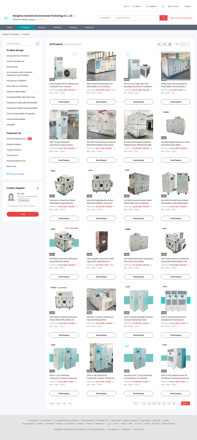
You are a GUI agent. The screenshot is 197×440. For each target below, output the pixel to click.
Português (49, 423)
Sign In (126, 6)
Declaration (126, 429)
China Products (46, 420)
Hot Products (33, 420)
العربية (108, 423)
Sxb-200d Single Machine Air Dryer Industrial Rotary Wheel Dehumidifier (175, 145)
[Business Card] (38, 188)
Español (40, 423)
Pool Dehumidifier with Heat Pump (21, 97)
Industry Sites (116, 420)
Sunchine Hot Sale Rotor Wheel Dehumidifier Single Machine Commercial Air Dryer (62, 203)
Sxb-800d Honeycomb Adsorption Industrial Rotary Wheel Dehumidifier (63, 261)
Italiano (81, 423)
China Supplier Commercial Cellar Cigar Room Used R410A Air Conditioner (100, 261)
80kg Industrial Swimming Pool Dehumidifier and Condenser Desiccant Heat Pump (99, 86)
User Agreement (113, 429)
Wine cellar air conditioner (17, 86)
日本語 (123, 423)
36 (64, 403)
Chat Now (24, 200)
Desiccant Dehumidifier (16, 91)
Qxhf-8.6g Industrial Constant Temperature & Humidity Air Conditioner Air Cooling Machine (174, 320)
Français (59, 423)
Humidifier (11, 124)
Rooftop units (12, 66)
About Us (42, 27)
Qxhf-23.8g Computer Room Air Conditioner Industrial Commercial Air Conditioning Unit (175, 378)
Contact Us (89, 27)
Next (184, 403)
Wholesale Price (102, 420)
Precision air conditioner (17, 80)
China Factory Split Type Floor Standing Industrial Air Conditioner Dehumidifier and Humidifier (138, 86)
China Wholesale (87, 420)
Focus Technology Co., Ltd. (81, 429)
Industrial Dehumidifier (16, 119)
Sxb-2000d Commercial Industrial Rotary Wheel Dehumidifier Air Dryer (63, 320)
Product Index (145, 420)
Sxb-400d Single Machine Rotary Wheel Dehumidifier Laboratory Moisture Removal (100, 203)
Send (23, 214)
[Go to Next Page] (187, 44)
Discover (73, 27)
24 (58, 403)
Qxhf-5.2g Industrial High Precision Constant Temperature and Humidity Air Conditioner (138, 320)
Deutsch (89, 423)
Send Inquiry (64, 102)
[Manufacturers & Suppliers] (20, 5)
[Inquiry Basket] (163, 6)
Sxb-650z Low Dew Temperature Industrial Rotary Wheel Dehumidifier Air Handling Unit (100, 320)
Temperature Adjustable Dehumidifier (22, 102)
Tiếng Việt (155, 423)
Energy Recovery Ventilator (18, 55)
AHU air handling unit (15, 61)
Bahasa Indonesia (168, 423)
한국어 (116, 423)
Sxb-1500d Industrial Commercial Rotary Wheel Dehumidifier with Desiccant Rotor (175, 261)
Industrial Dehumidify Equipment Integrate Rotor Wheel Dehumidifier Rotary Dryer (138, 145)
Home (9, 27)
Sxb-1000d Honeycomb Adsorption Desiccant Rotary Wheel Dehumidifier (138, 261)
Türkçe (146, 423)
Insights (166, 420)
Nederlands (99, 423)
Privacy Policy (138, 429)
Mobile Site (157, 420)
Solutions (58, 27)
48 (70, 403)
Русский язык (70, 423)
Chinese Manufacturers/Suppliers (67, 420)
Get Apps (174, 6)
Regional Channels (130, 420)
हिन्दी (130, 423)
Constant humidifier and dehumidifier (22, 108)
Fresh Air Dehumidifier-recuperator (21, 113)
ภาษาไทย (138, 423)
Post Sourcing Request (183, 18)
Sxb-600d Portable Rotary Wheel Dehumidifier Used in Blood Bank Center (174, 203)
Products (26, 27)
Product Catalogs (17, 174)
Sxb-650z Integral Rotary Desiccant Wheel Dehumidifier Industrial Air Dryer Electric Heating (101, 145)
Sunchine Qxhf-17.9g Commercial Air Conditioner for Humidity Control (138, 378)
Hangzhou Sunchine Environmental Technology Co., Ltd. (43, 15)
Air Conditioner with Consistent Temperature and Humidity (19, 73)
